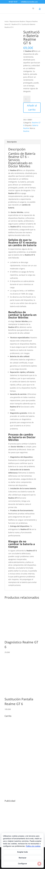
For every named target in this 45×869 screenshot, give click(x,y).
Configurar (22, 863)
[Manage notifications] (39, 864)
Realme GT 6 (16, 24)
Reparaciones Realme (17, 21)
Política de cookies (33, 846)
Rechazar (22, 858)
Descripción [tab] (12, 142)
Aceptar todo (22, 852)
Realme (26, 131)
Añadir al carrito (32, 107)
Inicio (6, 21)
